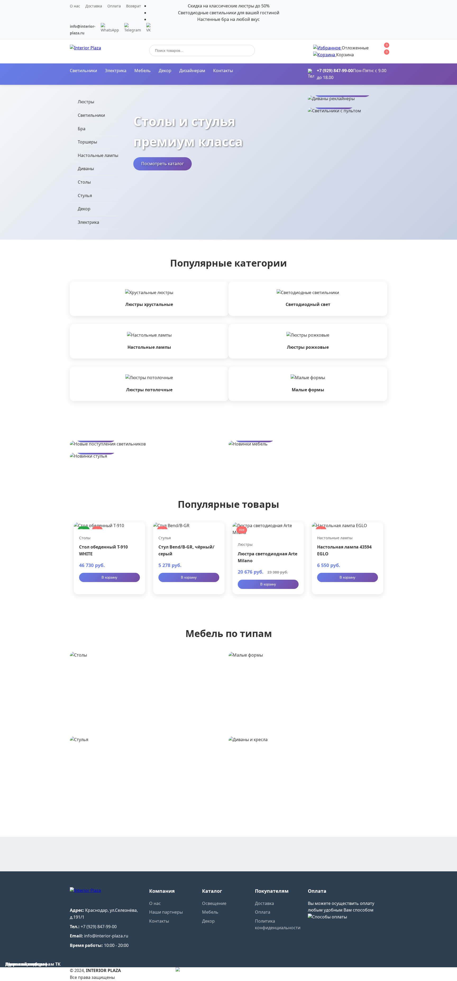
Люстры (86, 102)
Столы (84, 182)
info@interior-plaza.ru (106, 936)
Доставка (93, 5)
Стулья (85, 195)
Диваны (86, 168)
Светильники (83, 70)
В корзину (109, 577)
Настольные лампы (98, 155)
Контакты (223, 70)
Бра (81, 129)
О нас (75, 5)
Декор (165, 70)
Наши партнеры (166, 912)
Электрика (115, 70)
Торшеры (87, 142)
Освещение (214, 903)
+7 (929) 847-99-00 (335, 70)
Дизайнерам (192, 70)
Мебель (142, 70)
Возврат (133, 5)
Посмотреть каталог (162, 163)
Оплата (114, 5)
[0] (327, 48)
